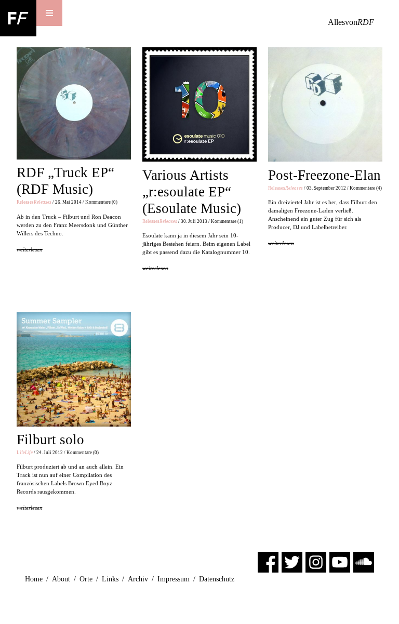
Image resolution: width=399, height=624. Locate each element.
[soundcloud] (363, 561)
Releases (34, 202)
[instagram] (315, 561)
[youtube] (339, 561)
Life (25, 452)
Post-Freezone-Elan (324, 175)
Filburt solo (50, 439)
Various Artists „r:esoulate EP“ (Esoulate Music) (191, 191)
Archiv (138, 579)
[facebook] (268, 561)
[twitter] (292, 561)
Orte (85, 579)
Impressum (173, 579)
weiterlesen (30, 250)
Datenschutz (216, 579)
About (61, 579)
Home (34, 579)
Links (110, 579)
